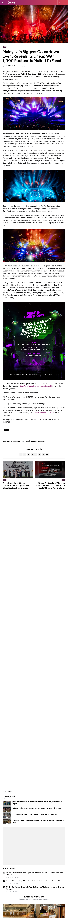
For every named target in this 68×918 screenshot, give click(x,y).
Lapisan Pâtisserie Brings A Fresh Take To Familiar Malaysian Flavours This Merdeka (33, 881)
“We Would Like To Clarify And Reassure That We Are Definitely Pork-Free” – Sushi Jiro (37, 821)
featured (18, 441)
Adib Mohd (11, 65)
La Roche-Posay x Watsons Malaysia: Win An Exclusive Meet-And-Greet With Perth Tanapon (34, 874)
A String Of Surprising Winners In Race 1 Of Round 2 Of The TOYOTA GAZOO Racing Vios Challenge (50, 485)
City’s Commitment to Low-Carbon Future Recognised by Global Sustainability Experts (16, 485)
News (4, 46)
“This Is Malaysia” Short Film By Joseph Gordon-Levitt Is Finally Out (34, 814)
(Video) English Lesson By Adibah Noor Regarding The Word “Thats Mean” (37, 808)
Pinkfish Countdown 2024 (35, 441)
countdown (7, 441)
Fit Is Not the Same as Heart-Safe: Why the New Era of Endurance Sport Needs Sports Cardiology (35, 888)
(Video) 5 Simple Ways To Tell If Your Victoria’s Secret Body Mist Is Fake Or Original (37, 803)
